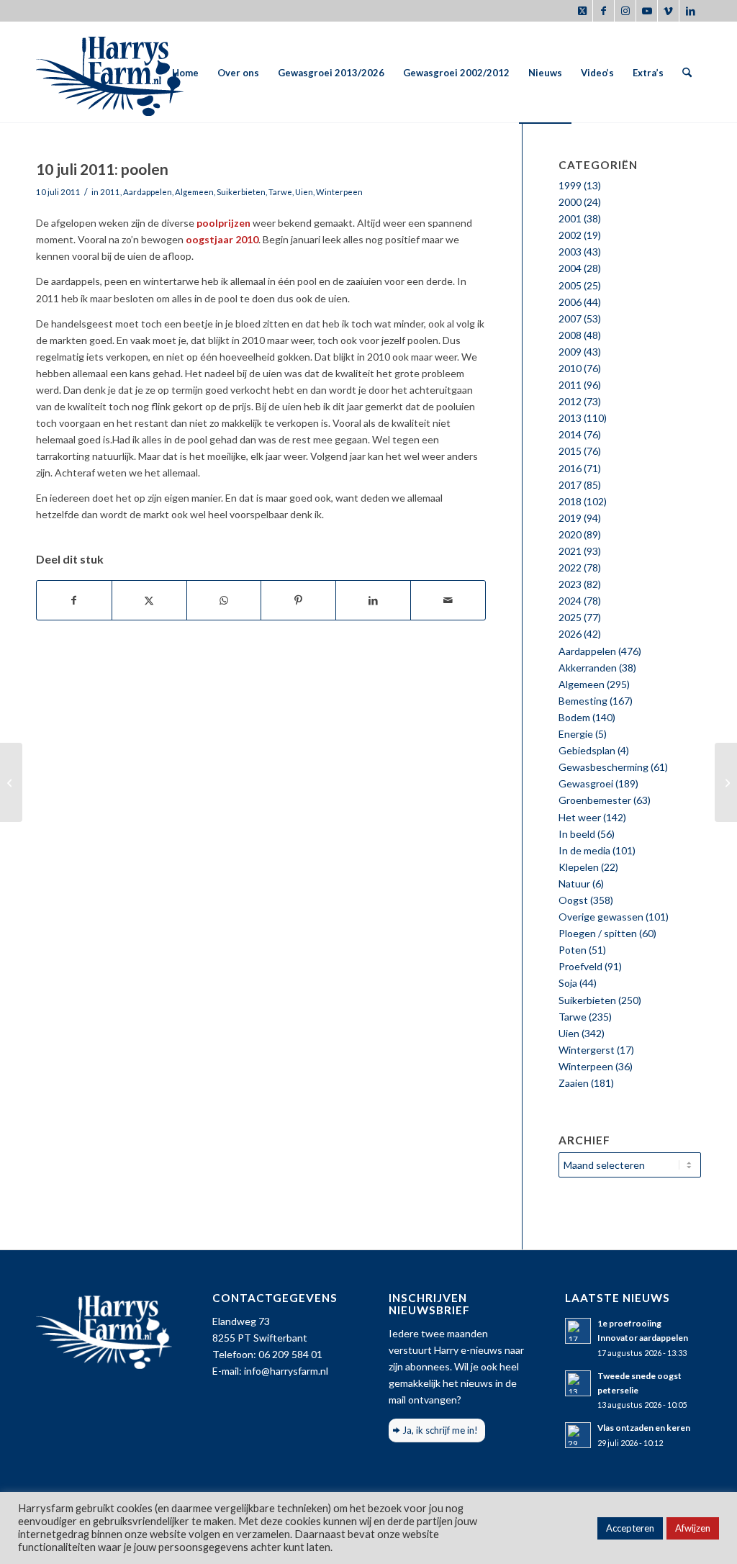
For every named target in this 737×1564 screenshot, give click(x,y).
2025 (570, 617)
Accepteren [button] (630, 1528)
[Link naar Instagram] (625, 11)
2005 (570, 285)
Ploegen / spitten (598, 933)
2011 (110, 191)
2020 (570, 534)
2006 (570, 302)
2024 (570, 601)
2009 (570, 351)
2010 (570, 368)
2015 (570, 451)
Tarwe (280, 191)
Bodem (574, 717)
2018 (570, 501)
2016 (570, 468)
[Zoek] (687, 72)
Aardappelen (147, 191)
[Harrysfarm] (110, 72)
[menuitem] (185, 72)
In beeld (577, 834)
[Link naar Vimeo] (668, 11)
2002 (570, 235)
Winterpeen (339, 191)
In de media (584, 850)
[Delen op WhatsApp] (224, 600)
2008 (570, 335)
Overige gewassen (601, 916)
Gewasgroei (586, 783)
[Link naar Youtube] (646, 11)
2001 (570, 218)
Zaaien (574, 1083)
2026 (570, 634)
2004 (570, 268)
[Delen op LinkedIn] (373, 600)
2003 (570, 251)
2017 (570, 485)
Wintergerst (587, 1050)
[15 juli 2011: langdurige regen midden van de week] (726, 782)
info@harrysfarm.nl (286, 1371)
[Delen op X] (149, 600)
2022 (570, 567)
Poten (573, 950)
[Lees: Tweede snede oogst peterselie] (578, 1383)
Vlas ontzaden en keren (643, 1427)
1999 (570, 185)
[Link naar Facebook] (603, 11)
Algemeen (194, 191)
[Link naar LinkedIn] (690, 11)
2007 (570, 318)
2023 (570, 584)
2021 (570, 551)
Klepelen (579, 867)
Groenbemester (595, 800)
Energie (576, 734)
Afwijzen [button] (692, 1528)
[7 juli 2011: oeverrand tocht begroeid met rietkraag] (11, 782)
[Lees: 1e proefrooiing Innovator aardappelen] (578, 1331)
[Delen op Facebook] (74, 600)
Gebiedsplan (587, 750)
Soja (568, 983)
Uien (304, 191)
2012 (570, 401)
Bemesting (583, 701)
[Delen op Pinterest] (298, 600)
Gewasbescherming (603, 767)
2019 (570, 518)
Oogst (573, 900)
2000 (570, 202)
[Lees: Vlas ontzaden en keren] (578, 1435)
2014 (570, 434)
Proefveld (580, 966)
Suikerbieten (241, 191)
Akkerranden (588, 667)
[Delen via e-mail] (448, 600)
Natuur (574, 883)
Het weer (580, 817)
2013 (570, 418)
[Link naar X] (581, 11)
